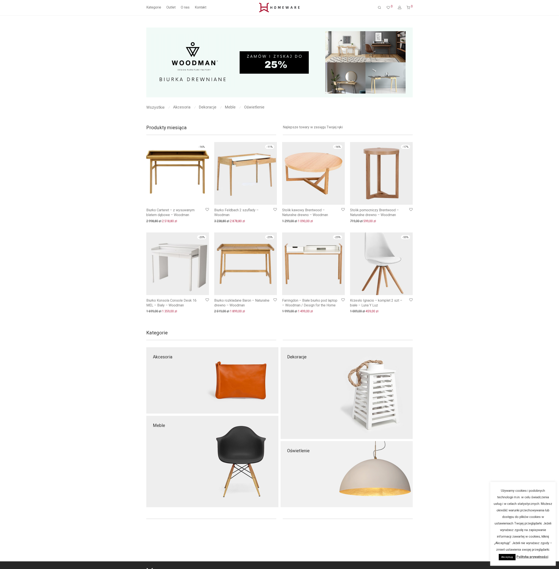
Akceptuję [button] (507, 557)
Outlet (171, 7)
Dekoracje (207, 107)
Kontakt (200, 7)
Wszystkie (155, 107)
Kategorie (153, 7)
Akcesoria (181, 107)
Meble (230, 107)
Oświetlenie (254, 107)
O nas (185, 7)
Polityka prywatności (532, 557)
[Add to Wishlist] (207, 209)
